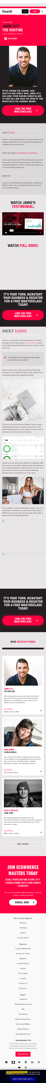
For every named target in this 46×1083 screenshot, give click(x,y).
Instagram (39, 1062)
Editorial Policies (23, 1029)
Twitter (19, 1062)
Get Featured (23, 1014)
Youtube (19, 1067)
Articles (23, 968)
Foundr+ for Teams (23, 953)
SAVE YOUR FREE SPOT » (23, 1079)
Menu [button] (25, 11)
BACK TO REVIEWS (23, 844)
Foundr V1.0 (23, 983)
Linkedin (32, 1062)
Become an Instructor (23, 1019)
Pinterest (26, 1062)
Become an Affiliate (23, 1024)
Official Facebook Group (23, 1004)
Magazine (23, 958)
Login (35, 11)
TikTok (26, 1067)
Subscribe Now (23, 1054)
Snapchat (13, 1062)
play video (12, 38)
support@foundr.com (23, 1034)
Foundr (7, 11)
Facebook (6, 1062)
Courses (23, 978)
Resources (23, 988)
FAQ (23, 1009)
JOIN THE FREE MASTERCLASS (23, 110)
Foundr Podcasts (23, 963)
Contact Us (23, 999)
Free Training (23, 973)
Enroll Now (22, 902)
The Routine (30, 343)
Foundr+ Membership (23, 949)
